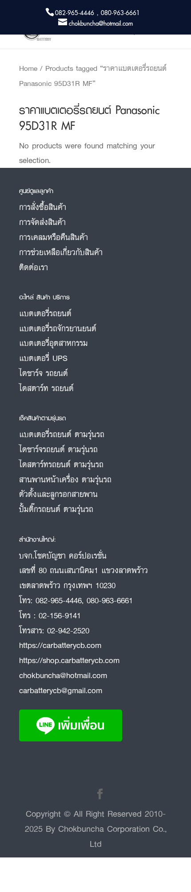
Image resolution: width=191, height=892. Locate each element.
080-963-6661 (110, 600)
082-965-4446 (59, 600)
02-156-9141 (60, 615)
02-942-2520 (68, 630)
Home (28, 68)
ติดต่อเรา (33, 267)
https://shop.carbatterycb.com (69, 660)
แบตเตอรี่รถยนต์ (45, 313)
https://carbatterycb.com (60, 645)
